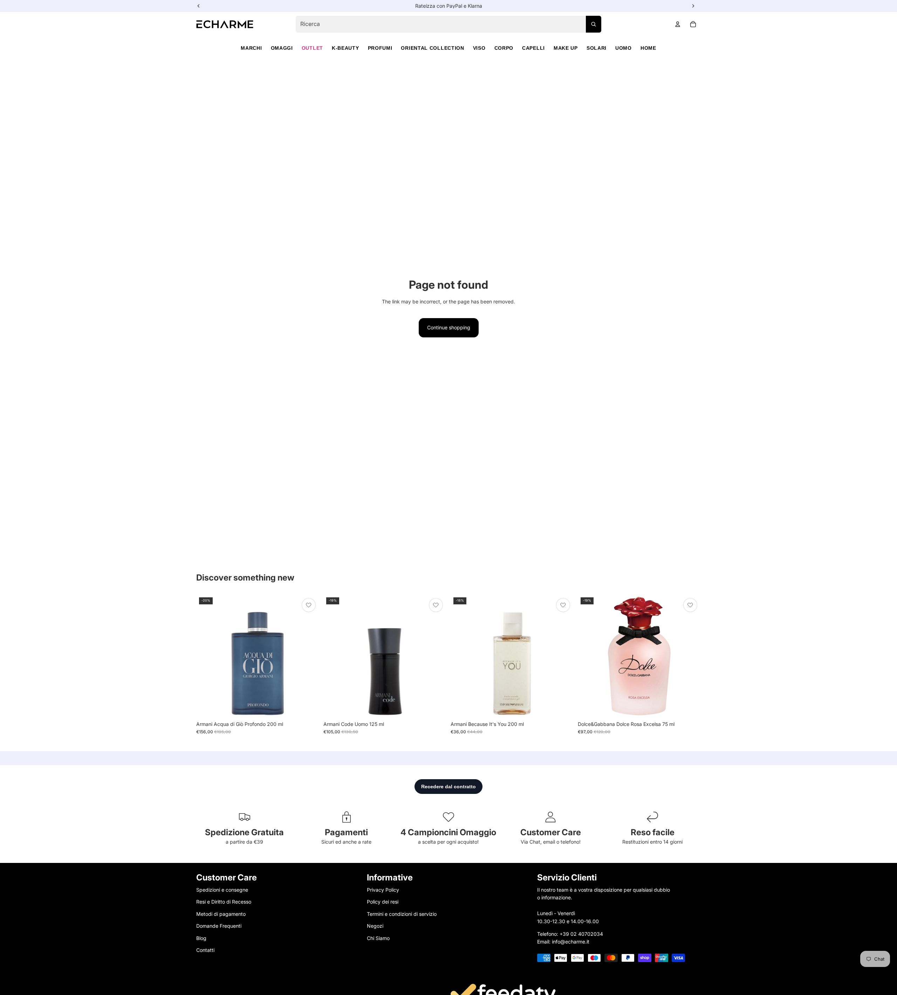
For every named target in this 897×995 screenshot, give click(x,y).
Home (648, 48)
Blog (201, 938)
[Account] (677, 24)
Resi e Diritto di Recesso (223, 902)
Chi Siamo (378, 938)
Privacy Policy (383, 890)
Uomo (623, 48)
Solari (597, 48)
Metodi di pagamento (221, 914)
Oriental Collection (432, 48)
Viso (479, 48)
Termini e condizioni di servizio (402, 914)
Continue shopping (448, 327)
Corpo (504, 48)
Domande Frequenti (218, 926)
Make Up (566, 48)
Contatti (205, 950)
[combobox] (448, 24)
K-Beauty (345, 48)
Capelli (533, 48)
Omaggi (282, 48)
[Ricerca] (593, 24)
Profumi (380, 48)
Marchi (251, 48)
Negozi (375, 926)
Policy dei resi (382, 902)
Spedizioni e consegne (222, 890)
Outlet (312, 48)
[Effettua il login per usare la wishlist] (309, 605)
